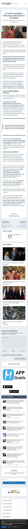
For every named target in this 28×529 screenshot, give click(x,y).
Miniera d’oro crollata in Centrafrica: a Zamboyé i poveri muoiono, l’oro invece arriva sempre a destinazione (15, 401)
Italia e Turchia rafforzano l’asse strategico (13, 262)
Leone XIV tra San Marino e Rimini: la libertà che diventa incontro (15, 422)
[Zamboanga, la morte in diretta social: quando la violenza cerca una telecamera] (4, 440)
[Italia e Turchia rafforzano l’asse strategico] (14, 254)
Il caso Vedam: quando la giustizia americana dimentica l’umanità (14, 282)
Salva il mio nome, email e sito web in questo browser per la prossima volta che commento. (12, 355)
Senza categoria (15, 457)
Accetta (4, 526)
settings (10, 524)
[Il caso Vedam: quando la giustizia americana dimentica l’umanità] (14, 273)
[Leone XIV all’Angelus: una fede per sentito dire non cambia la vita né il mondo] (4, 408)
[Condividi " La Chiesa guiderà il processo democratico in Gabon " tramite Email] (15, 216)
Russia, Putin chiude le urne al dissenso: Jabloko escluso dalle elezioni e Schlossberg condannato (16, 455)
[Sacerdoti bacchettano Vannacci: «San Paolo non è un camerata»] (4, 435)
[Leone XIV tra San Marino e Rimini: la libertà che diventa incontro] (4, 422)
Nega (9, 526)
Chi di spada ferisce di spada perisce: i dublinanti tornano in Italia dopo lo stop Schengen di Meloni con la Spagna (16, 428)
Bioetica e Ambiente (16, 450)
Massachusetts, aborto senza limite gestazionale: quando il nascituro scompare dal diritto (15, 448)
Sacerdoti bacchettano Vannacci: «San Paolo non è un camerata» (15, 434)
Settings (14, 526)
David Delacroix (11, 20)
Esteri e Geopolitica (15, 403)
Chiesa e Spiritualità (16, 410)
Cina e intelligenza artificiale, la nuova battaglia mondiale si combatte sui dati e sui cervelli (16, 462)
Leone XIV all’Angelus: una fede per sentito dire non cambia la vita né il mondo (15, 408)
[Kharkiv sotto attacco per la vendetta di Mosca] (14, 313)
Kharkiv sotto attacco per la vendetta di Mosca (12, 322)
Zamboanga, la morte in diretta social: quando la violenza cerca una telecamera (15, 441)
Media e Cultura (15, 464)
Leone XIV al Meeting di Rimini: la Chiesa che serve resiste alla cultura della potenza (16, 415)
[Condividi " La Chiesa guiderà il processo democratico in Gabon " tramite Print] (18, 216)
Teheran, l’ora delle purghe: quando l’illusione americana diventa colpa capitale (14, 302)
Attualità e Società (15, 430)
